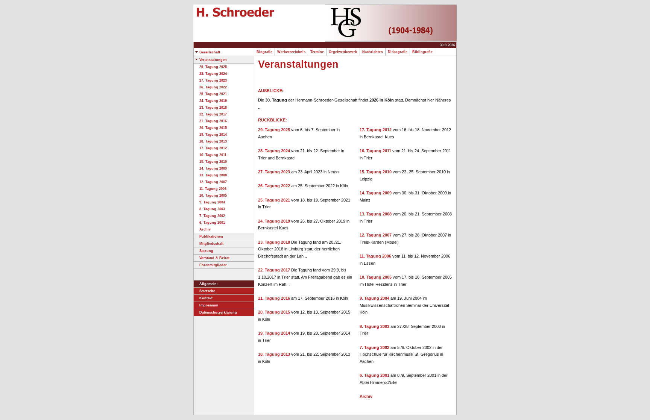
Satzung (206, 251)
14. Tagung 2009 (213, 168)
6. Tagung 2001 (212, 222)
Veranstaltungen (213, 60)
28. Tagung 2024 (213, 74)
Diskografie (398, 52)
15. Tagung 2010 (213, 162)
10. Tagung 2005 (213, 195)
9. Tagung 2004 (212, 202)
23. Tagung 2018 (213, 107)
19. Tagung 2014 (213, 134)
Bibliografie (422, 52)
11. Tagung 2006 (212, 189)
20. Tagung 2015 (213, 128)
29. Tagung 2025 (213, 67)
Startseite (207, 291)
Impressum (208, 305)
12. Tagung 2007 (213, 182)
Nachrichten (372, 52)
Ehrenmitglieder (213, 265)
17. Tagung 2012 (213, 148)
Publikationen (211, 236)
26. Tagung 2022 (213, 87)
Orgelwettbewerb (343, 52)
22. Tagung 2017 (213, 114)
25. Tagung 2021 (213, 94)
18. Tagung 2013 (213, 141)
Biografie (264, 52)
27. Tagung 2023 (213, 80)
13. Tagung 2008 (213, 175)
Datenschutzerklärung (218, 312)
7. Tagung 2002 (212, 216)
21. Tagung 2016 (213, 121)
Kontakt (206, 298)
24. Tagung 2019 (213, 101)
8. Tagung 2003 (212, 209)
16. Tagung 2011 (212, 155)
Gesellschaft (209, 52)
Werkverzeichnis (291, 52)
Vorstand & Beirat (214, 258)
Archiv (205, 229)
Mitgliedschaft (211, 244)
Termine (317, 52)
